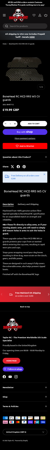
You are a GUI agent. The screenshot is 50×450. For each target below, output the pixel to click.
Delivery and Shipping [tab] (28, 204)
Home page (11, 361)
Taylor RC (11, 440)
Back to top (25, 306)
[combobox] (25, 26)
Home (5, 44)
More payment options (25, 138)
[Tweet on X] (12, 167)
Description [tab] (8, 204)
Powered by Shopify (21, 440)
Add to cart (33, 123)
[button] (46, 15)
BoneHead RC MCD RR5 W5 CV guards (21, 44)
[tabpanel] (25, 242)
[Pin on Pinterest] (24, 167)
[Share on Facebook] (18, 167)
